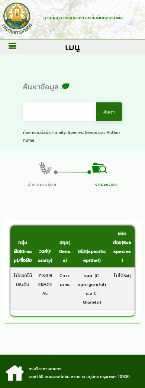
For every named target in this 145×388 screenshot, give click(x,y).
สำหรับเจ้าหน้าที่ (73, 370)
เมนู (72, 46)
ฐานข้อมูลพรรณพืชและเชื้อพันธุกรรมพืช (83, 17)
